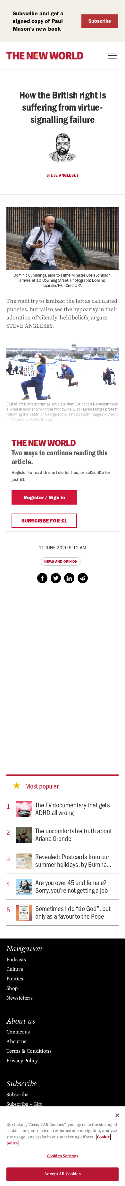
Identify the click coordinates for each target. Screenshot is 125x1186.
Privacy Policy (22, 1060)
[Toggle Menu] (112, 55)
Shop (12, 988)
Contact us (18, 1032)
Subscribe (99, 21)
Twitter (56, 578)
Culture (14, 969)
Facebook (42, 578)
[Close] (117, 1115)
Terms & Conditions (28, 1051)
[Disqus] (62, 673)
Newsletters (19, 998)
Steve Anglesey (62, 175)
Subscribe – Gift (24, 1104)
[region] (62, 1146)
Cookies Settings (62, 1156)
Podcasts (16, 959)
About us (16, 1041)
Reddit (83, 578)
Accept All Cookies (62, 1173)
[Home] (44, 55)
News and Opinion (61, 561)
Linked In (69, 578)
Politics (14, 979)
